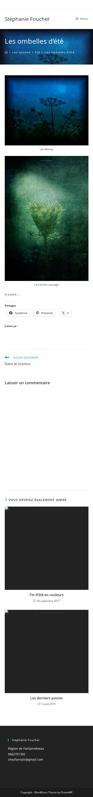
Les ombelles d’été (59, 52)
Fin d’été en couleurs (47, 594)
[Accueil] (6, 52)
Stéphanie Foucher (27, 18)
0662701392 (16, 754)
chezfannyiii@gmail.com (25, 759)
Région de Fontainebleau (26, 748)
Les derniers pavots (46, 698)
